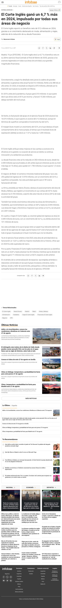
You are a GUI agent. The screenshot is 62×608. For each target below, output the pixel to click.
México (19, 584)
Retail (34, 311)
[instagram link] (11, 577)
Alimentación (6, 314)
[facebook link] (3, 577)
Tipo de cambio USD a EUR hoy (47, 6)
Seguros (4, 318)
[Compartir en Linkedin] (50, 48)
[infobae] (31, 2)
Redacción (31, 571)
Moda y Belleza (43, 311)
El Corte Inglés (6, 311)
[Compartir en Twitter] (46, 48)
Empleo (31, 573)
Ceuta (19, 6)
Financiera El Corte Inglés (45, 314)
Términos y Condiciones (55, 571)
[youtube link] (3, 580)
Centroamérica (19, 589)
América (19, 571)
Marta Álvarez (18, 311)
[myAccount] (59, 2)
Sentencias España (27, 6)
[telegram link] (7, 580)
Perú (19, 586)
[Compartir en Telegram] (54, 48)
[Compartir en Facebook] (42, 48)
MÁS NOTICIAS (31, 398)
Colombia (19, 576)
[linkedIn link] (11, 580)
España (19, 579)
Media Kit (43, 584)
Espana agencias (6, 10)
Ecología (15, 6)
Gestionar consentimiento (55, 579)
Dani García (36, 6)
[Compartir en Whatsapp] (39, 48)
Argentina (19, 573)
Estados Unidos (19, 581)
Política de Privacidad (54, 575)
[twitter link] (7, 577)
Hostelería (16, 314)
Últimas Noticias (19, 591)
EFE (11, 318)
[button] (2, 2)
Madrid (27, 311)
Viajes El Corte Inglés (28, 314)
